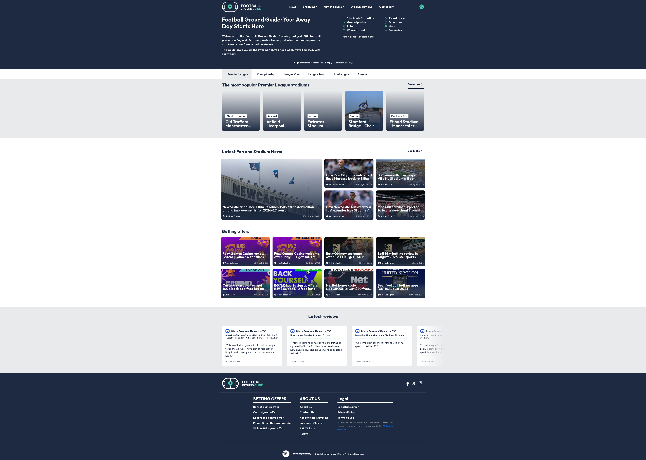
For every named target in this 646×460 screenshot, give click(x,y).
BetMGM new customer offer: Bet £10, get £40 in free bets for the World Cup (348, 255)
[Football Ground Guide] (241, 6)
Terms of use (345, 417)
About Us (306, 407)
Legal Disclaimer (348, 407)
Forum (304, 433)
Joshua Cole (386, 184)
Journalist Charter (312, 423)
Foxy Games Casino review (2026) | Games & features (243, 255)
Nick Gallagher (232, 263)
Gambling (385, 6)
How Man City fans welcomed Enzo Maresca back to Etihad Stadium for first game (349, 176)
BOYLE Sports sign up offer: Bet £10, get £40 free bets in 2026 (296, 287)
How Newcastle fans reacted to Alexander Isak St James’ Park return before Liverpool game (348, 208)
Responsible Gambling (314, 417)
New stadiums (333, 6)
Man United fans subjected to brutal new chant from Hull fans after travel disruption (400, 208)
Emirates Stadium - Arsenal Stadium (323, 124)
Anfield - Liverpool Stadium (275, 124)
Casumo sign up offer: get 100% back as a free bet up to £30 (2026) (245, 287)
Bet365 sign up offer (266, 407)
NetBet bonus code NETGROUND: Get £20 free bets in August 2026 (347, 287)
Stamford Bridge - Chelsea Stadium (364, 124)
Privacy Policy (346, 412)
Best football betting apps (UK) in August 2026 (398, 287)
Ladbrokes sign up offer (268, 417)
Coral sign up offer (265, 412)
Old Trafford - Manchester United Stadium (239, 124)
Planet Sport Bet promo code (272, 423)
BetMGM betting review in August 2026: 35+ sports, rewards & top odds (398, 255)
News (292, 6)
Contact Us (307, 412)
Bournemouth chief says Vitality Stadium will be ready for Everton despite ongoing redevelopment (398, 176)
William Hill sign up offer (268, 428)
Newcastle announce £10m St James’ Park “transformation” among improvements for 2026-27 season (269, 208)
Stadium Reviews (361, 6)
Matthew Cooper (233, 216)
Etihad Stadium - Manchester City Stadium (404, 124)
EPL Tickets (307, 428)
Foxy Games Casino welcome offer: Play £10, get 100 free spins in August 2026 (296, 255)
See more (414, 84)
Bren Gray (230, 294)
